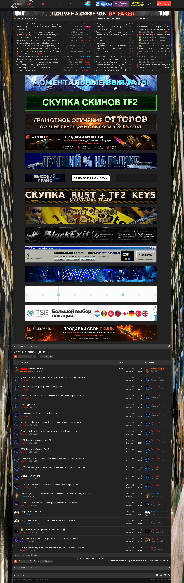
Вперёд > (48, 357)
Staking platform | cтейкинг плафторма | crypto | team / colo (49, 431)
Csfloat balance (102, 51)
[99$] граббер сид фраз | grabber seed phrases (42, 386)
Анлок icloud (101, 40)
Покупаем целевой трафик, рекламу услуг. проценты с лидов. (37, 40)
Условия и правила (164, 580)
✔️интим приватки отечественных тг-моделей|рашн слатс (36, 67)
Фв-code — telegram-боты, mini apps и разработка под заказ (49, 502)
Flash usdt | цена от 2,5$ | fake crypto (31, 65)
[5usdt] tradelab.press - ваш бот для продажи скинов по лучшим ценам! (154, 65)
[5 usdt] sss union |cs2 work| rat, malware (154, 54)
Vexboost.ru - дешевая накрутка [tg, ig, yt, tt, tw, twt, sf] (35, 46)
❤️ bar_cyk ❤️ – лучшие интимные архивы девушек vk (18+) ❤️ (37, 35)
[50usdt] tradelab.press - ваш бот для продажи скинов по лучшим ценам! (154, 67)
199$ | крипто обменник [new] (35, 449)
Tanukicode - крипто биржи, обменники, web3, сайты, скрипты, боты (52, 395)
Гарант (65, 4)
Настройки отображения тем (92, 558)
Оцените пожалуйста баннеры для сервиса (111, 32)
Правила (37, 4)
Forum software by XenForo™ (33, 580)
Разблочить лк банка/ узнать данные (111, 35)
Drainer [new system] (30, 475)
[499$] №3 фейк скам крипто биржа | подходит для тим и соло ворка (53, 467)
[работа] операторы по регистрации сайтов (34, 32)
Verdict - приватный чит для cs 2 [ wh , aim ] (111, 70)
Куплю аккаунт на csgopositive (108, 48)
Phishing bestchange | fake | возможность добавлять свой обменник (53, 458)
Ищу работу (101, 43)
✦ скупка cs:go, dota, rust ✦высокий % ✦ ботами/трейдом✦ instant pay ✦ (39, 26)
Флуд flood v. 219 (23, 29)
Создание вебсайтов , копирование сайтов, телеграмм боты (49, 520)
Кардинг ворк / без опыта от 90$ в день (111, 54)
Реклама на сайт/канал (25, 70)
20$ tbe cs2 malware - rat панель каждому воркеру (154, 29)
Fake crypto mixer (29, 404)
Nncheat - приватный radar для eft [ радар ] (111, 65)
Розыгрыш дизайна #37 (149, 70)
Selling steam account (104, 29)
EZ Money (73, 4)
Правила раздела (35, 368)
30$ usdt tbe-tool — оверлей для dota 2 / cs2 (154, 26)
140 (42, 357)
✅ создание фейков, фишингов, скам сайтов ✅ (43, 529)
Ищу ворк (100, 37)
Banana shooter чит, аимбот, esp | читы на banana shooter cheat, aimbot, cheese (111, 59)
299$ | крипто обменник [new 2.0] (36, 440)
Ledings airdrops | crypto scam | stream (39, 413)
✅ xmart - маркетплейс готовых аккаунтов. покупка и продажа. (36, 59)
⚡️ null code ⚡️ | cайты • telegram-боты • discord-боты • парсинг (50, 538)
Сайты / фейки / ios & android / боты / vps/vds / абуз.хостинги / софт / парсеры (57, 493)
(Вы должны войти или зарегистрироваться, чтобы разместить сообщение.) (139, 561)
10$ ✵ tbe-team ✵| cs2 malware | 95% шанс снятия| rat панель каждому (154, 51)
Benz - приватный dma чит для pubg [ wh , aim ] (111, 62)
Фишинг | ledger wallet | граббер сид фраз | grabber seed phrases (51, 422)
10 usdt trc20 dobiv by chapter (151, 43)
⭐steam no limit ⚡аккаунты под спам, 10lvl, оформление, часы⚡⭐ (37, 48)
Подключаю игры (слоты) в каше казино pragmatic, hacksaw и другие (52, 547)
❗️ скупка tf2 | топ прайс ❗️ (27, 54)
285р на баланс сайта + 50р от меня (110, 56)
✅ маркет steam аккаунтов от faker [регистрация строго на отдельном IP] (39, 43)
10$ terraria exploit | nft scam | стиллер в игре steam (154, 48)
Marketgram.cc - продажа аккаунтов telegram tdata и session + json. (111, 26)
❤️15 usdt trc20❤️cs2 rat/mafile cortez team (154, 35)
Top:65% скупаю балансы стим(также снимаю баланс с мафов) (37, 62)
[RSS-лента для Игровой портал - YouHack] (169, 575)
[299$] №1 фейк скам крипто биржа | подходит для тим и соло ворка (53, 377)
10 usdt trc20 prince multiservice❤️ (153, 32)
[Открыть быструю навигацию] (169, 346)
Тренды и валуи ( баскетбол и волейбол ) (33, 37)
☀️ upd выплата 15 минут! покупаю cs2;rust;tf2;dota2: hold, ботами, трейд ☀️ (39, 51)
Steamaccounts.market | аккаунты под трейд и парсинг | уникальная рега (39, 24)
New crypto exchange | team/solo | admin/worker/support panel (49, 484)
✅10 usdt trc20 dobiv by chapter (152, 37)
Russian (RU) (19, 575)
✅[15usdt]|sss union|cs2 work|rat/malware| (154, 46)
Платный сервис (52, 4)
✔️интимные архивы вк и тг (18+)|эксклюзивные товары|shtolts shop (37, 56)
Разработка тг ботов (31, 511)
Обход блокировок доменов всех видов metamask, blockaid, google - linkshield (111, 24)
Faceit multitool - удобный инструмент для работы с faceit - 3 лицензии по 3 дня (154, 24)
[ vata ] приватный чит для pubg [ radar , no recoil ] (111, 67)
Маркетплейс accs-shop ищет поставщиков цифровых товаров (111, 46)
